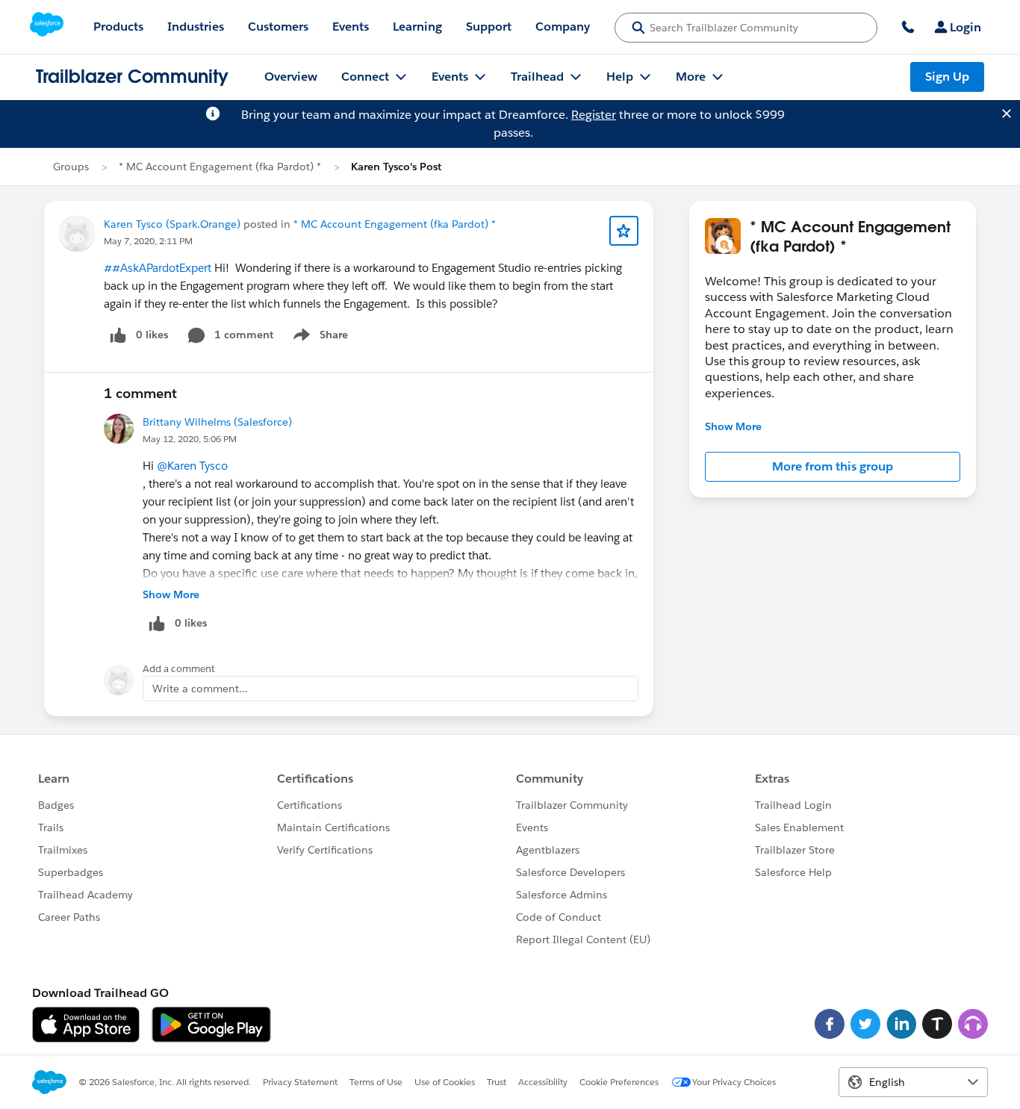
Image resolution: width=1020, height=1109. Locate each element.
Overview (290, 76)
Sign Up (947, 76)
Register (593, 114)
